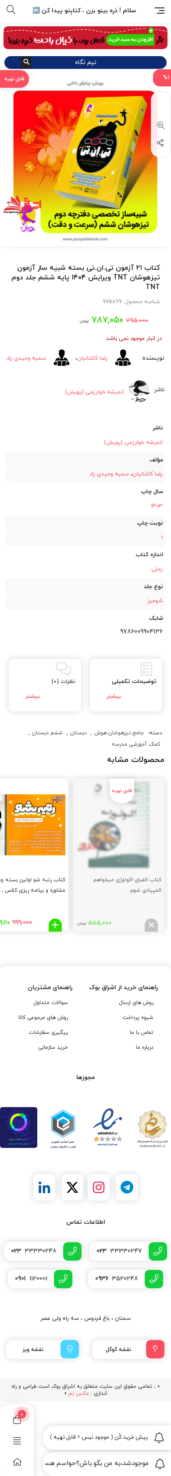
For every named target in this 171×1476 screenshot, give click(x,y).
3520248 (116, 1279)
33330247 (119, 1251)
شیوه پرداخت (138, 1017)
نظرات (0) (63, 682)
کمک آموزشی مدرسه (136, 744)
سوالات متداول (50, 1002)
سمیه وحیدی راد (26, 358)
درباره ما (144, 1047)
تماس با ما (141, 1032)
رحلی (157, 569)
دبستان (78, 732)
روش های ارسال (136, 1002)
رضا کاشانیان (92, 358)
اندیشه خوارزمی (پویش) (133, 443)
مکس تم (78, 1393)
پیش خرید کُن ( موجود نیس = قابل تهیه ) (99, 1437)
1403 (157, 506)
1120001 (31, 1279)
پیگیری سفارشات (48, 1032)
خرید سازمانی (53, 1047)
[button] (159, 126)
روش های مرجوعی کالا (43, 1017)
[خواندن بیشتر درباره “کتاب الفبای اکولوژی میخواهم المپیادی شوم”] (151, 925)
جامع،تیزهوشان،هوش (119, 732)
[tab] (126, 685)
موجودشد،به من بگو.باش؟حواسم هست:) (97, 1463)
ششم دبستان (47, 732)
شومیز (155, 601)
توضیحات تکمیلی (134, 682)
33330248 (34, 1251)
